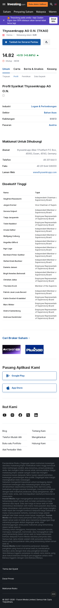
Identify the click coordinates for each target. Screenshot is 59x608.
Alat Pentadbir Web (12, 449)
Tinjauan (6, 76)
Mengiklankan (39, 437)
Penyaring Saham (23, 11)
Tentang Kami (39, 431)
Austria (53, 125)
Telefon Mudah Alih (12, 437)
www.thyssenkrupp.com (45, 172)
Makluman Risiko (9, 588)
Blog (4, 431)
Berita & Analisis (33, 68)
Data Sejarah (39, 76)
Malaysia (41, 11)
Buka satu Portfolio (11, 443)
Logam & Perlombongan (44, 106)
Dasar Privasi (8, 578)
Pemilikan (26, 76)
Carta (16, 68)
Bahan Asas (50, 112)
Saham (7, 11)
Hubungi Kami (39, 443)
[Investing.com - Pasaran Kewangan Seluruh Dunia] (16, 4)
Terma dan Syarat (10, 569)
